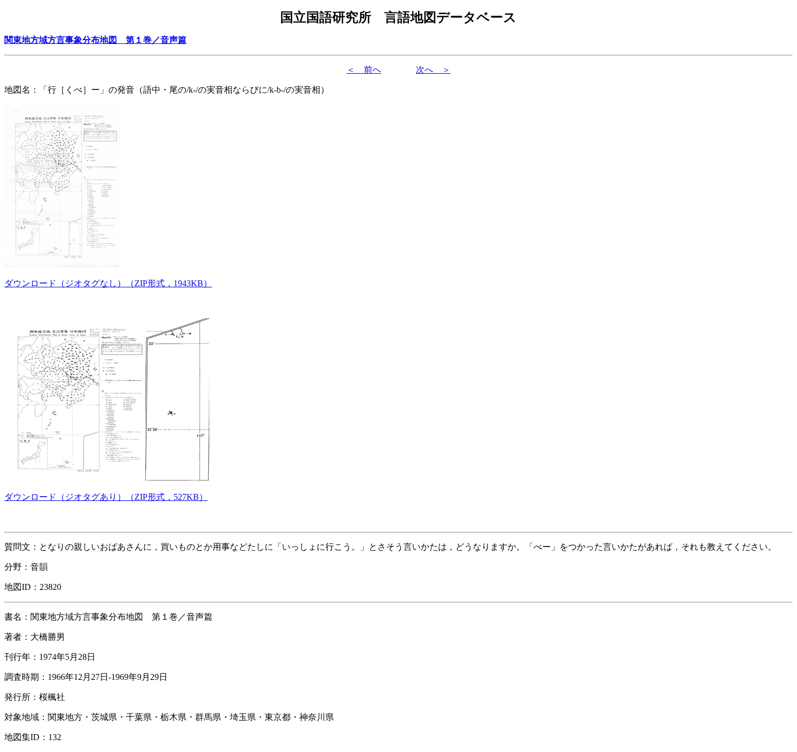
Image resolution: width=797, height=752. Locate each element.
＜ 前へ (363, 69)
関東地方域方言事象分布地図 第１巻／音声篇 (95, 39)
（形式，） (108, 283)
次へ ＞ (433, 69)
